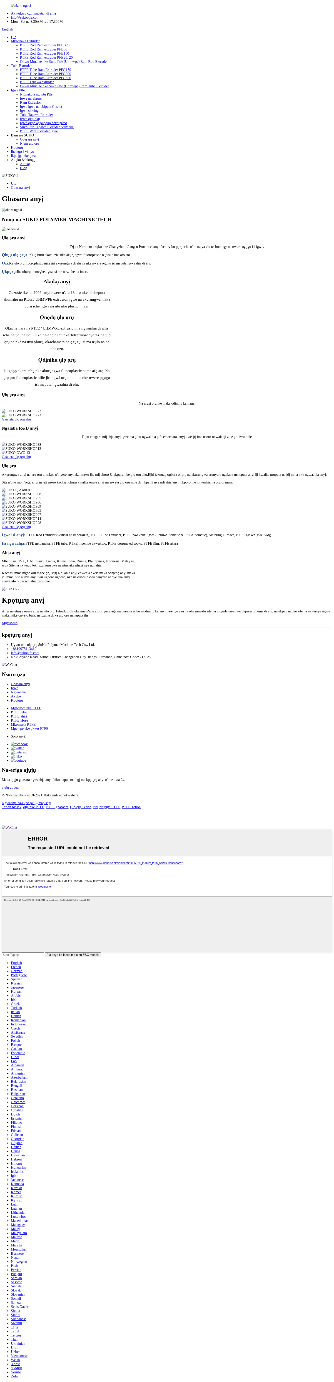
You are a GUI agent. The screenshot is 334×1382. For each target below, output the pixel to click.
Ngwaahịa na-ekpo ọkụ (18, 803)
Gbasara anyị (29, 139)
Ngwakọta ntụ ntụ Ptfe (36, 94)
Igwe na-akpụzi (31, 98)
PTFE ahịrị (19, 716)
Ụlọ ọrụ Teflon (80, 807)
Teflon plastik (11, 807)
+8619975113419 (23, 649)
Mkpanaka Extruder (25, 41)
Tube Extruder (21, 66)
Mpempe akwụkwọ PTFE (29, 728)
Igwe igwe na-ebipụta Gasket (41, 106)
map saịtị (44, 803)
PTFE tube (19, 712)
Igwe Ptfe (18, 90)
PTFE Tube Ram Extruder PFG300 (45, 74)
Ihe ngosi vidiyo (22, 152)
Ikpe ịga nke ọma (23, 156)
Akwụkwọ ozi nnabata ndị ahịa (33, 13)
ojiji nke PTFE (33, 807)
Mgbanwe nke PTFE (26, 708)
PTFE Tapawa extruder (37, 82)
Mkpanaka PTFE (23, 724)
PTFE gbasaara (57, 807)
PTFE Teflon (131, 807)
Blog (23, 168)
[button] (16, 419)
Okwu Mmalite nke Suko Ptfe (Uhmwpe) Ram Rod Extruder (64, 61)
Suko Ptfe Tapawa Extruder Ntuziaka (47, 127)
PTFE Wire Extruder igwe (39, 131)
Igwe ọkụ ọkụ (30, 119)
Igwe (14, 688)
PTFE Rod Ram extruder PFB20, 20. (47, 57)
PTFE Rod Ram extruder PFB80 (43, 49)
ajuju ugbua (10, 787)
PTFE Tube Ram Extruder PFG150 (45, 70)
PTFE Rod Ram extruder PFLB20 (45, 45)
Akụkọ (25, 164)
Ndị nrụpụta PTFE (106, 807)
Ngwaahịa (18, 692)
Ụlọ (13, 37)
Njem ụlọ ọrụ (29, 143)
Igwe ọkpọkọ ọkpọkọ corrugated (43, 123)
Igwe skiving (29, 111)
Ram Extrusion (31, 102)
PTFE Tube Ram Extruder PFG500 (45, 78)
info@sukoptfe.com (25, 17)
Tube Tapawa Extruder (36, 115)
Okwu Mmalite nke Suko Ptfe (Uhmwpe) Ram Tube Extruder (64, 86)
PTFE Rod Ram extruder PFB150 (44, 53)
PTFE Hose (19, 720)
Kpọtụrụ (17, 147)
